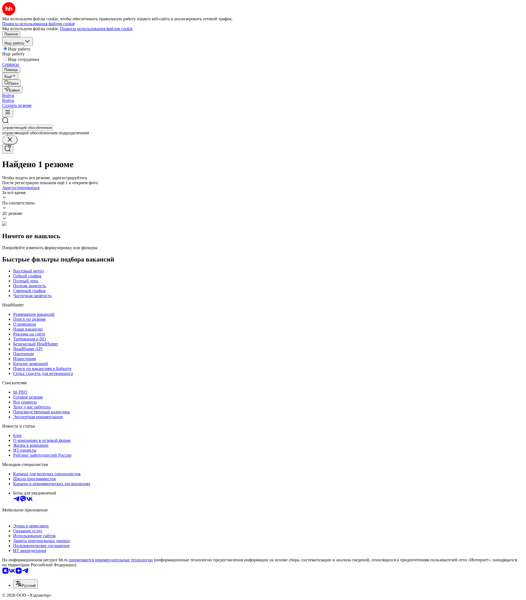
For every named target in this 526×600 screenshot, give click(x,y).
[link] (11, 82)
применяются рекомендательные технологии (111, 560)
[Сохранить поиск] (7, 148)
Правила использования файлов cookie (96, 28)
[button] (8, 95)
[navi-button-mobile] (7, 112)
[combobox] (27, 127)
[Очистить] (10, 139)
